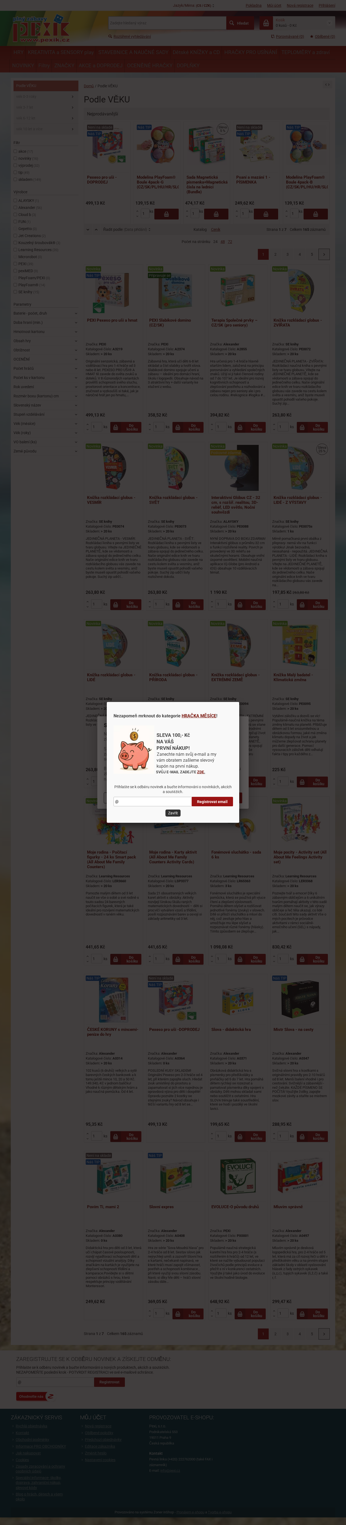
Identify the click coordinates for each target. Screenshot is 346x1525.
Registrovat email (212, 802)
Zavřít (173, 813)
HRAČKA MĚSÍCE (199, 715)
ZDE (200, 772)
